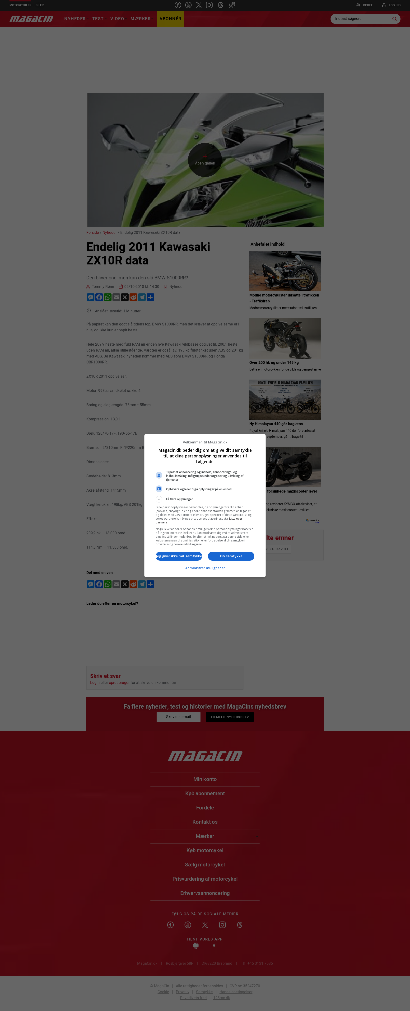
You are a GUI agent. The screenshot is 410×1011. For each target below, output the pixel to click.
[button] (205, 499)
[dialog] (205, 505)
